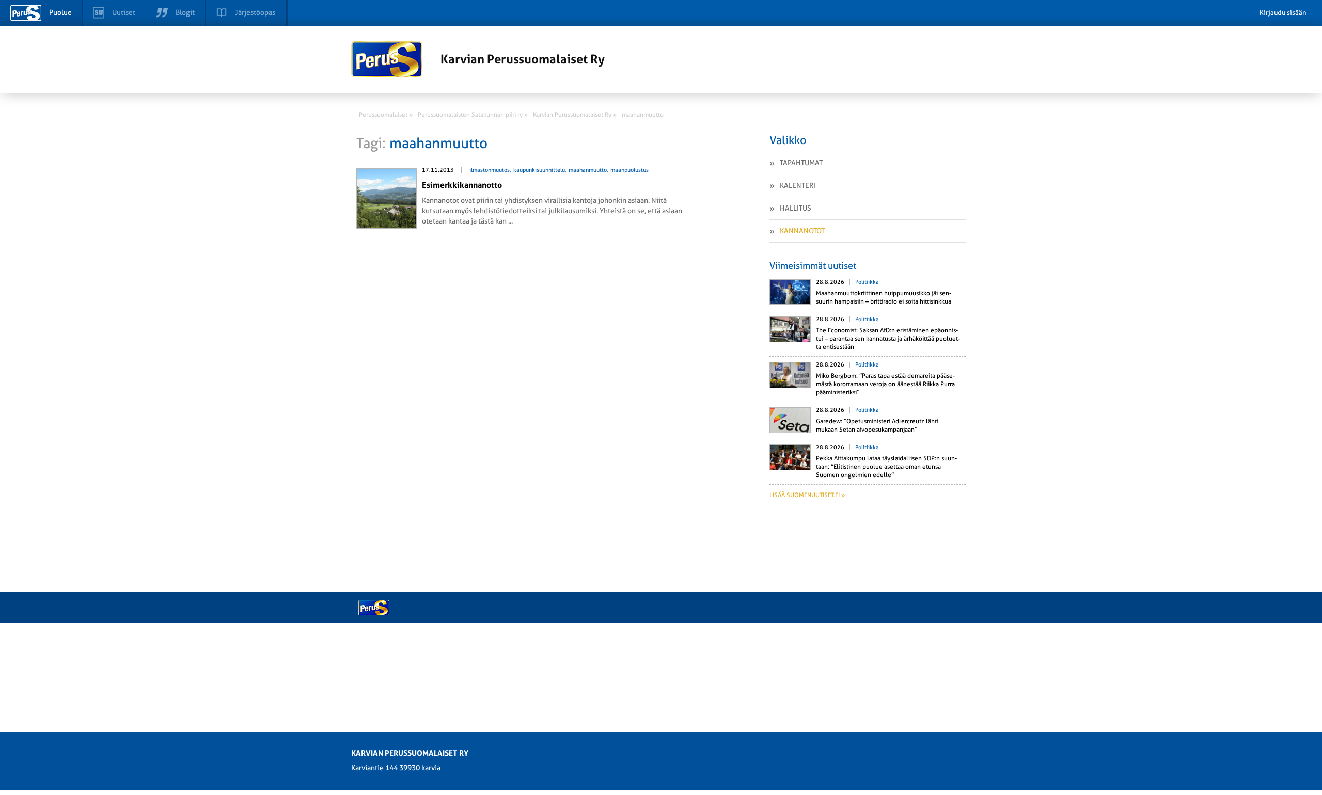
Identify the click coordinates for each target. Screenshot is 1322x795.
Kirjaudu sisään (1283, 13)
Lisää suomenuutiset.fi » (807, 495)
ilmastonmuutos (489, 170)
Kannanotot (802, 231)
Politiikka (867, 282)
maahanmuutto (588, 170)
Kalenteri (797, 185)
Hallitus (795, 208)
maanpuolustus (629, 170)
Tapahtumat (801, 162)
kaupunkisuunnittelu (539, 170)
